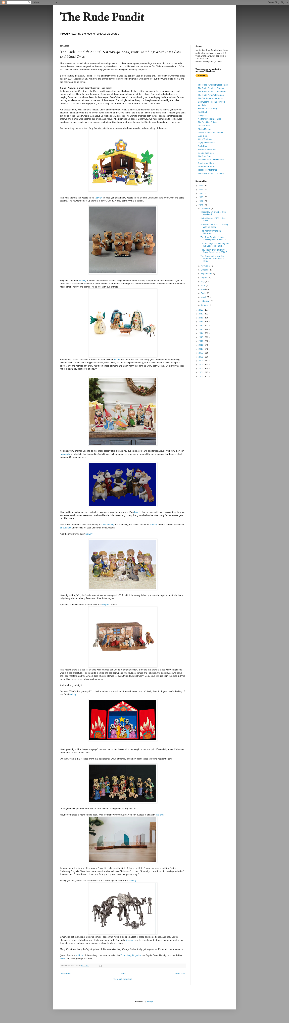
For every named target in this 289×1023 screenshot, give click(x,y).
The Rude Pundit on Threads (211, 173)
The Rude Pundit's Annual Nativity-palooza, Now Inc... (214, 238)
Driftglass (202, 115)
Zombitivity (125, 955)
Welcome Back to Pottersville (211, 160)
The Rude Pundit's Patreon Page (213, 85)
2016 (201, 325)
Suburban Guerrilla (206, 166)
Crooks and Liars (206, 163)
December (206, 209)
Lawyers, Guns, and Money (210, 132)
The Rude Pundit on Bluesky (211, 88)
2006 (201, 364)
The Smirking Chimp (207, 122)
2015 (201, 329)
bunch (137, 512)
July (203, 281)
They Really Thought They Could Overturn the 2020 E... (215, 251)
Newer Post (66, 974)
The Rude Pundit (102, 17)
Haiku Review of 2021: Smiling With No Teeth (214, 226)
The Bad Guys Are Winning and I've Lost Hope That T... (215, 244)
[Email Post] (100, 966)
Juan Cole (202, 136)
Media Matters (204, 129)
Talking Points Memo (207, 170)
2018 (201, 318)
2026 (201, 185)
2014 (201, 333)
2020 (201, 310)
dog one (106, 604)
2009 (201, 353)
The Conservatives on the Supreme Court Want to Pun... (212, 258)
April (203, 293)
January (205, 305)
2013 (201, 337)
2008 (201, 357)
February (205, 301)
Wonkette (202, 105)
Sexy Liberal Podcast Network (211, 102)
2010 (201, 349)
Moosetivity (108, 524)
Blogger (150, 1001)
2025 (201, 189)
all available (66, 527)
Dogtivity (136, 955)
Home (123, 974)
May (203, 289)
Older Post (180, 974)
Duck (62, 958)
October (205, 270)
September (206, 273)
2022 (201, 201)
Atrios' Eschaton (205, 139)
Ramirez (129, 940)
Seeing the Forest (206, 153)
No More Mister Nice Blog (209, 119)
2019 (201, 314)
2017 (201, 321)
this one (159, 814)
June (203, 285)
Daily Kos (202, 146)
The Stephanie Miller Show (210, 98)
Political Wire (204, 125)
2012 (201, 341)
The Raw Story (204, 156)
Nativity (98, 197)
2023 (201, 197)
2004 (201, 372)
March (204, 297)
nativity (82, 280)
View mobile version (123, 979)
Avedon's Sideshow (207, 149)
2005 (201, 368)
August (204, 278)
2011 (201, 345)
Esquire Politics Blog (207, 108)
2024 (201, 193)
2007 (201, 361)
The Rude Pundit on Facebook (212, 91)
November (206, 266)
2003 (201, 376)
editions (79, 955)
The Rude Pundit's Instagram (211, 95)
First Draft (202, 112)
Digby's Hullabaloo (206, 143)
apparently (65, 454)
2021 (201, 205)
